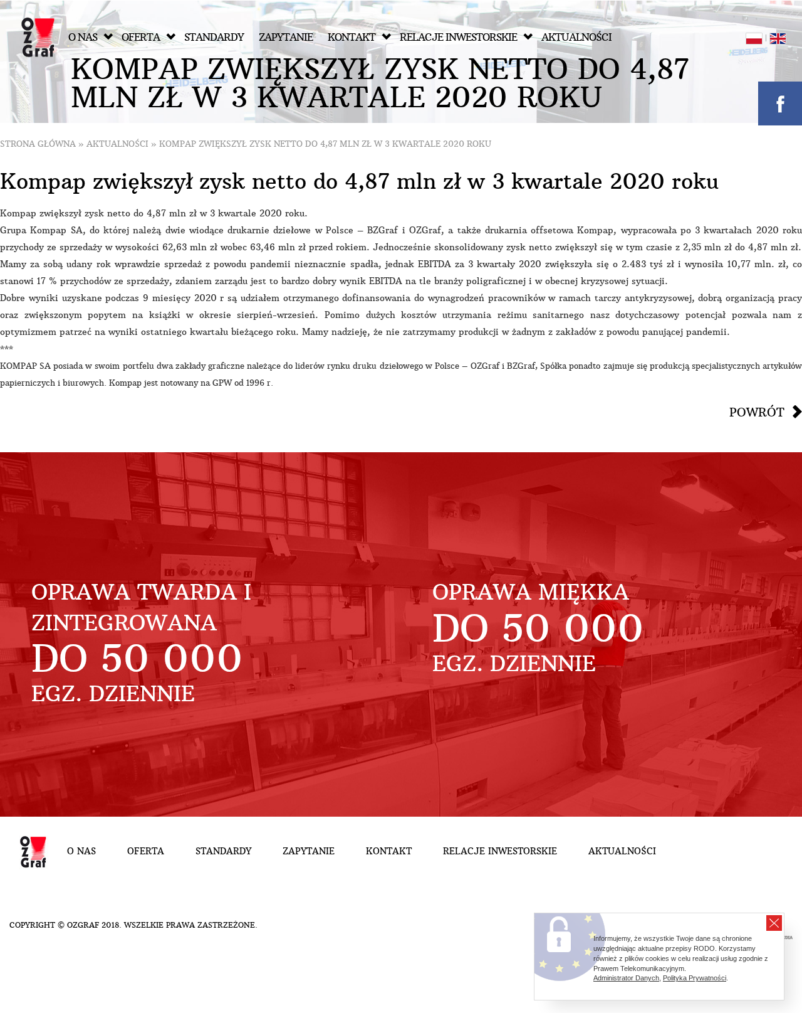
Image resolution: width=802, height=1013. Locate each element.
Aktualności (576, 37)
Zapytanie (286, 37)
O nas (82, 37)
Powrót (756, 412)
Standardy (214, 37)
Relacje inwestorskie (458, 37)
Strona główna (38, 144)
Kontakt (351, 37)
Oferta (141, 37)
